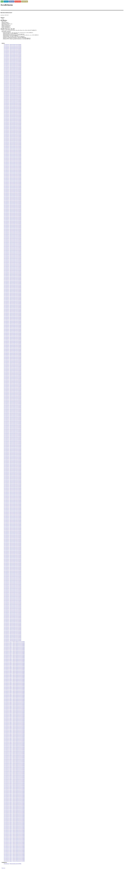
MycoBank (17, 1)
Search (6, 1)
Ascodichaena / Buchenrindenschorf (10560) (12, 44)
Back (2, 1)
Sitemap (11, 1)
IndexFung (24, 1)
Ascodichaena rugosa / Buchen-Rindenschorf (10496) (14, 641)
